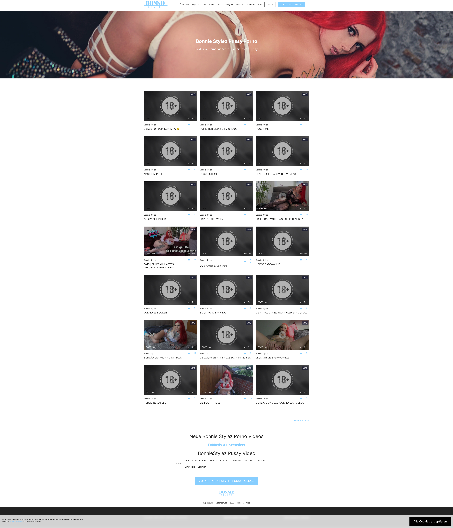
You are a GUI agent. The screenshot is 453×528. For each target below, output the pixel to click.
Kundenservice (243, 503)
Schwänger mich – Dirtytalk (163, 357)
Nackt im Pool (153, 174)
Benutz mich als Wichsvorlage (276, 174)
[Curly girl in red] (170, 196)
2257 (232, 503)
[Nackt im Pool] (170, 151)
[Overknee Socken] (170, 290)
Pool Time (262, 128)
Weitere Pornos (301, 420)
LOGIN (270, 4)
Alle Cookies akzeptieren (430, 521)
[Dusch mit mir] (226, 151)
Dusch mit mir (209, 174)
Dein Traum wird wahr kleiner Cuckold (282, 312)
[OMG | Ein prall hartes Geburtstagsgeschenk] (170, 241)
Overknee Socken (155, 312)
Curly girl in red (155, 219)
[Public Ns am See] (170, 380)
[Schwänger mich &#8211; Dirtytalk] (170, 335)
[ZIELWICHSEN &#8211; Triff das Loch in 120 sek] (226, 335)
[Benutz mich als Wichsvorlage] (282, 151)
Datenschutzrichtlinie (16, 521)
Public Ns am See (155, 402)
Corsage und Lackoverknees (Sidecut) (281, 402)
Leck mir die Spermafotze (272, 357)
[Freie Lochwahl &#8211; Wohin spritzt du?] (282, 196)
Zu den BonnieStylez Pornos (226, 481)
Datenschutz (221, 503)
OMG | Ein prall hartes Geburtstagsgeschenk (159, 266)
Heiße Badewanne (268, 264)
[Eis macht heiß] (226, 380)
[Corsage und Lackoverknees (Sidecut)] (282, 380)
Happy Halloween (211, 219)
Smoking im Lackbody (214, 312)
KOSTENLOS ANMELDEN (292, 4)
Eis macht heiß (210, 402)
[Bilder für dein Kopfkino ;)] (170, 106)
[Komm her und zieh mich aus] (226, 106)
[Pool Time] (282, 106)
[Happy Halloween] (226, 196)
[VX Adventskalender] (226, 241)
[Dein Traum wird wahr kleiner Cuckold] (282, 290)
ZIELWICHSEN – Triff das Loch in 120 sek (225, 357)
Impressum (208, 503)
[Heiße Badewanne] (282, 241)
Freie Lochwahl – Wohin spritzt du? (279, 219)
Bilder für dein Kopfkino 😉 (162, 128)
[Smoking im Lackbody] (226, 290)
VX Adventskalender (213, 266)
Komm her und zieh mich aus (218, 128)
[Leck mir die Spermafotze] (282, 335)
